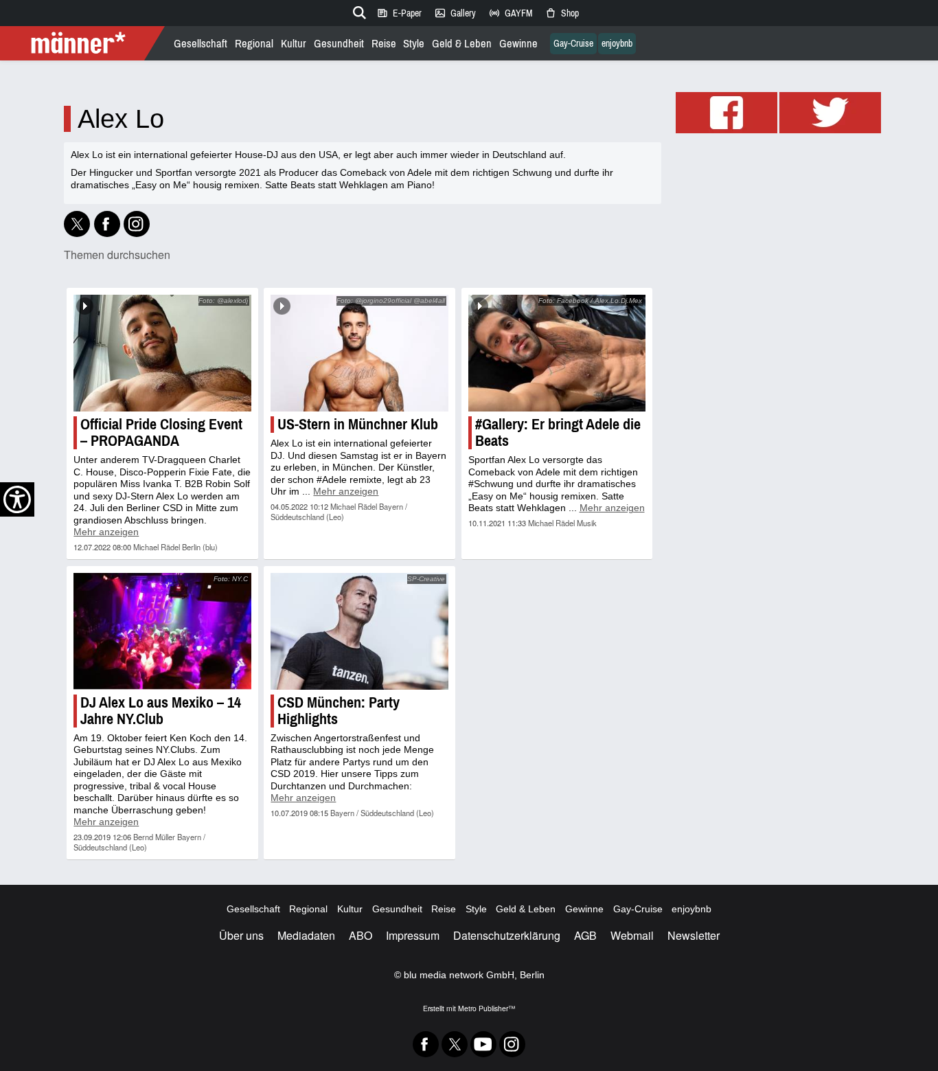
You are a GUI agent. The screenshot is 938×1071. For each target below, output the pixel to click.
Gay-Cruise (573, 43)
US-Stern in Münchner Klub (357, 424)
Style (413, 43)
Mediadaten (306, 935)
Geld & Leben (462, 43)
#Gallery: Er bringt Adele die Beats (558, 432)
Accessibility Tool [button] (17, 499)
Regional (254, 43)
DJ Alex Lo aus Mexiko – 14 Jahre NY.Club (160, 710)
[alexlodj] (137, 224)
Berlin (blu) (200, 546)
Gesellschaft (200, 43)
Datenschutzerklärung (506, 935)
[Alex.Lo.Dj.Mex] (107, 224)
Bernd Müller (154, 836)
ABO (360, 935)
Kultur (293, 43)
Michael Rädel (156, 546)
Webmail (632, 935)
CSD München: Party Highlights (338, 710)
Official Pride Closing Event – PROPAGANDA (161, 432)
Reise (383, 43)
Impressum (412, 935)
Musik (587, 522)
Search (357, 10)
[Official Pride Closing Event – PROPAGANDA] (162, 353)
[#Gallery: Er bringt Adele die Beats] (556, 353)
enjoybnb (617, 43)
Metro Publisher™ (486, 1008)
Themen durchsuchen (117, 254)
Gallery (455, 13)
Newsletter (693, 935)
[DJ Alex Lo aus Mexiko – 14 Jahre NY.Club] (162, 631)
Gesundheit (339, 43)
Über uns (241, 935)
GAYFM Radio (510, 13)
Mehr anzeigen (106, 531)
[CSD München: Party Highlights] (359, 631)
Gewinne (518, 43)
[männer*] (84, 43)
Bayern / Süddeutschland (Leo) (339, 511)
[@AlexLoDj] (77, 224)
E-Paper (399, 13)
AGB (585, 935)
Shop (561, 13)
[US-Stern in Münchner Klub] (359, 353)
